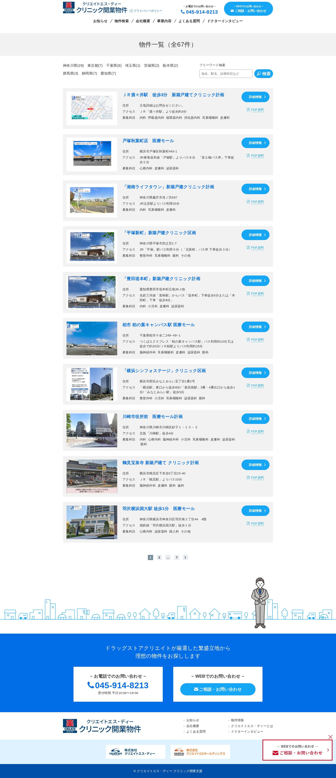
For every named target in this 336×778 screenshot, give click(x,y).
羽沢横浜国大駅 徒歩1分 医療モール (158, 508)
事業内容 (164, 21)
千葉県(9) (114, 65)
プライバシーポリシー (148, 10)
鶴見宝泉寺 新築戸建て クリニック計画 (160, 462)
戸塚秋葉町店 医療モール (148, 140)
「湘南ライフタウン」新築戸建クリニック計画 (168, 186)
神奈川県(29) (73, 65)
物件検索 (122, 21)
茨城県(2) (151, 65)
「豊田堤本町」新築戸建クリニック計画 (161, 278)
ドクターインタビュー (225, 21)
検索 (266, 73)
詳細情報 (255, 97)
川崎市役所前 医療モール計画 (152, 416)
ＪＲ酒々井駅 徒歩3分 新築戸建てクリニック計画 (173, 94)
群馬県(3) (70, 73)
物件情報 (237, 720)
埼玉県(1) (133, 65)
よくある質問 (189, 21)
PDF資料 (257, 109)
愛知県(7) (108, 73)
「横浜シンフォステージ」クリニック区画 (164, 370)
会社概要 (143, 21)
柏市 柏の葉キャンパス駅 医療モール (158, 324)
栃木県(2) (170, 65)
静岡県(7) (89, 73)
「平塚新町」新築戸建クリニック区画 (159, 232)
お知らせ (100, 21)
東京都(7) (95, 65)
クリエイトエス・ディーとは (252, 726)
